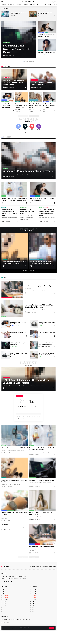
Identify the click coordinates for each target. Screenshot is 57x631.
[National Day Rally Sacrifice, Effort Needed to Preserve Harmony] (34, 345)
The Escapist (6, 77)
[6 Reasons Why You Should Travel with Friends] (5, 334)
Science (46, 207)
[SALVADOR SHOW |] (28, 2)
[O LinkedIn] (11, 581)
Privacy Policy (20, 627)
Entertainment (34, 259)
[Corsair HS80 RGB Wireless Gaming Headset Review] (34, 324)
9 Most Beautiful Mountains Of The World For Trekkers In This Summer (13, 82)
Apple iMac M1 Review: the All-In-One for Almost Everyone (7, 105)
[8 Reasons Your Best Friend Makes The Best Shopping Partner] (47, 45)
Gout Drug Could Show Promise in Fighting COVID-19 (28, 171)
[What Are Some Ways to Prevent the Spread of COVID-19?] (5, 14)
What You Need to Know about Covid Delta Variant (14, 447)
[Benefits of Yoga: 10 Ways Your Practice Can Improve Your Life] (42, 500)
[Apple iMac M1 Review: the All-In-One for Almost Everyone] (7, 97)
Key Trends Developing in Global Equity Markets (41, 546)
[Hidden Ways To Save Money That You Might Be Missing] (47, 27)
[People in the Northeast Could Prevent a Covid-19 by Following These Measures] (14, 189)
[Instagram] (38, 128)
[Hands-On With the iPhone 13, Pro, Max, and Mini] (5, 355)
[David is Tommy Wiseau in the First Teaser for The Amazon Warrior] (42, 251)
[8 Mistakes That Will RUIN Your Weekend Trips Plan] (33, 14)
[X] (25, 128)
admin (6, 55)
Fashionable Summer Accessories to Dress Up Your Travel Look (21, 105)
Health (5, 168)
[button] (51, 628)
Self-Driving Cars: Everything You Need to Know (16, 49)
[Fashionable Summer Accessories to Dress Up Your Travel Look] (21, 97)
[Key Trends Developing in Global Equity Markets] (12, 289)
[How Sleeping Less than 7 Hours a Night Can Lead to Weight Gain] (12, 308)
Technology (6, 42)
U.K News (9, 297)
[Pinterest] (32, 128)
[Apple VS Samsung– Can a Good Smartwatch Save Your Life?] (14, 500)
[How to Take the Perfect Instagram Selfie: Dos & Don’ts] (35, 97)
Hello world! (4, 524)
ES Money (41, 32)
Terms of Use (27, 627)
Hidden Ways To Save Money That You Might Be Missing (49, 105)
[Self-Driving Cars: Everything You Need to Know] (5, 345)
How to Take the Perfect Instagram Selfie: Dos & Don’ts (35, 105)
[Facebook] (18, 128)
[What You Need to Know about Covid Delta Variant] (14, 435)
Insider (46, 32)
